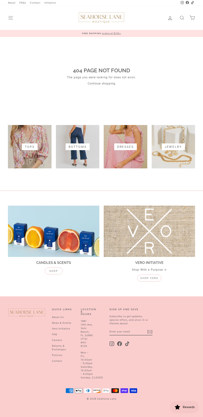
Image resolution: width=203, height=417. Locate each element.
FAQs (22, 2)
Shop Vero (149, 278)
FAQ (54, 334)
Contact (35, 2)
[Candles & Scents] (53, 231)
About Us (58, 317)
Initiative (50, 2)
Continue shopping (102, 83)
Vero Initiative (61, 328)
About (11, 2)
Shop (53, 270)
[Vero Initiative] (149, 231)
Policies (57, 355)
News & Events (61, 322)
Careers (57, 340)
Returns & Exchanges (59, 347)
